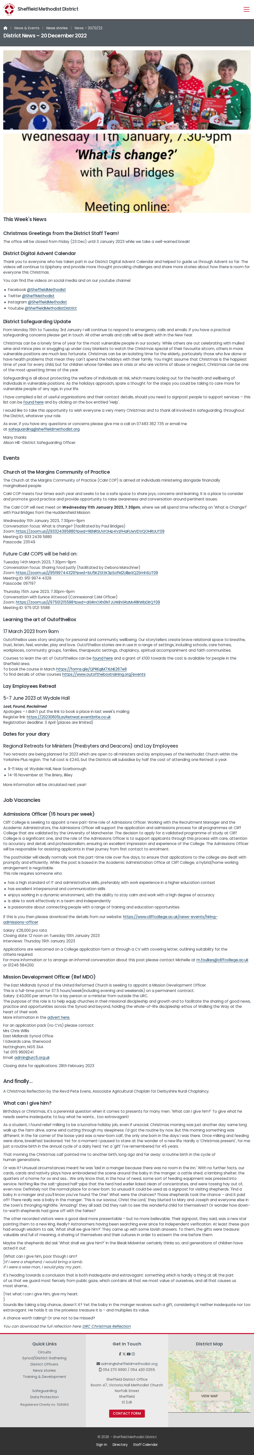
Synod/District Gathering (44, 1359)
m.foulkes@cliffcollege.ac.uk (222, 959)
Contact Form (127, 1413)
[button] (247, 9)
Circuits (44, 1353)
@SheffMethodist (38, 295)
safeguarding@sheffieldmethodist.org (44, 429)
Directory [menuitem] (120, 1444)
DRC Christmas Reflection (106, 1326)
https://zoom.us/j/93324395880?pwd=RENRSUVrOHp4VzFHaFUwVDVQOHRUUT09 (90, 531)
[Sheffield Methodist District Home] (9, 9)
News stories (57, 28)
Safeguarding (44, 1391)
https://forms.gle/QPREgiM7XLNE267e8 (91, 669)
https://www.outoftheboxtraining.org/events (104, 674)
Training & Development (44, 1377)
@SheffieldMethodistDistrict (51, 308)
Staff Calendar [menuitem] (145, 1444)
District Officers (44, 1365)
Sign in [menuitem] (101, 1444)
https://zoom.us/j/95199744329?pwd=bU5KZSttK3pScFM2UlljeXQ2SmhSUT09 (87, 572)
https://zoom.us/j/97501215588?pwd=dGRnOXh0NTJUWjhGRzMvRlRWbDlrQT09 (88, 602)
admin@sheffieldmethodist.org (129, 1363)
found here (33, 402)
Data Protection (44, 1397)
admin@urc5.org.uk (32, 1057)
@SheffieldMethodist (46, 289)
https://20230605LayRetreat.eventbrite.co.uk (69, 717)
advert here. (58, 1017)
